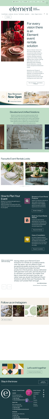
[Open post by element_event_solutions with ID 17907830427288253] (30, 311)
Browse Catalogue (37, 210)
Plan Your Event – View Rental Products (36, 83)
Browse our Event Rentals (35, 372)
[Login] (2, 17)
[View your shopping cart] (47, 14)
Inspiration (27, 14)
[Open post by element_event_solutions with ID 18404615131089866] (18, 311)
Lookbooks (10, 14)
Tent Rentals (21, 14)
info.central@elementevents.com (21, 399)
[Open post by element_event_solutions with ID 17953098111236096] (42, 311)
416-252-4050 (16, 417)
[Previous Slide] (29, 281)
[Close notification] (47, 3)
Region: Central (38, 14)
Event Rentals (5, 14)
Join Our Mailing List (43, 382)
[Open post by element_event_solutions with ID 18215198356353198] (6, 311)
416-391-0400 (16, 407)
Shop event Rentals (37, 229)
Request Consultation (38, 249)
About (32, 14)
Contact (8, 17)
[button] (45, 14)
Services (16, 14)
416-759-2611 (16, 398)
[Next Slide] (31, 281)
